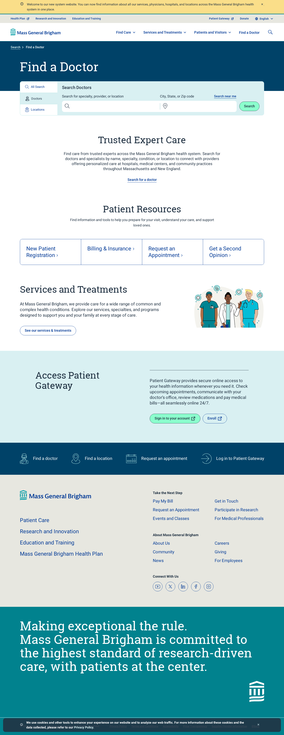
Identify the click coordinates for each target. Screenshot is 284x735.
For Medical (239, 518)
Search (15, 47)
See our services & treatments (48, 330)
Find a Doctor (249, 33)
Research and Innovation (51, 18)
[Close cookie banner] (258, 725)
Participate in (236, 509)
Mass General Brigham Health (61, 554)
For (228, 560)
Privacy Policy (83, 727)
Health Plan (18, 18)
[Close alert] (262, 5)
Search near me (225, 96)
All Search (38, 87)
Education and (47, 542)
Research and (49, 531)
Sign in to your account (172, 418)
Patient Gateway (219, 18)
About (161, 543)
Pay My (163, 501)
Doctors (36, 98)
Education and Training (86, 18)
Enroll (211, 418)
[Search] (270, 32)
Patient (34, 520)
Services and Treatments (162, 32)
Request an (176, 509)
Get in (226, 501)
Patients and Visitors (210, 32)
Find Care (123, 32)
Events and (171, 518)
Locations (37, 109)
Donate (244, 18)
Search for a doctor (142, 180)
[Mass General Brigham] (36, 32)
